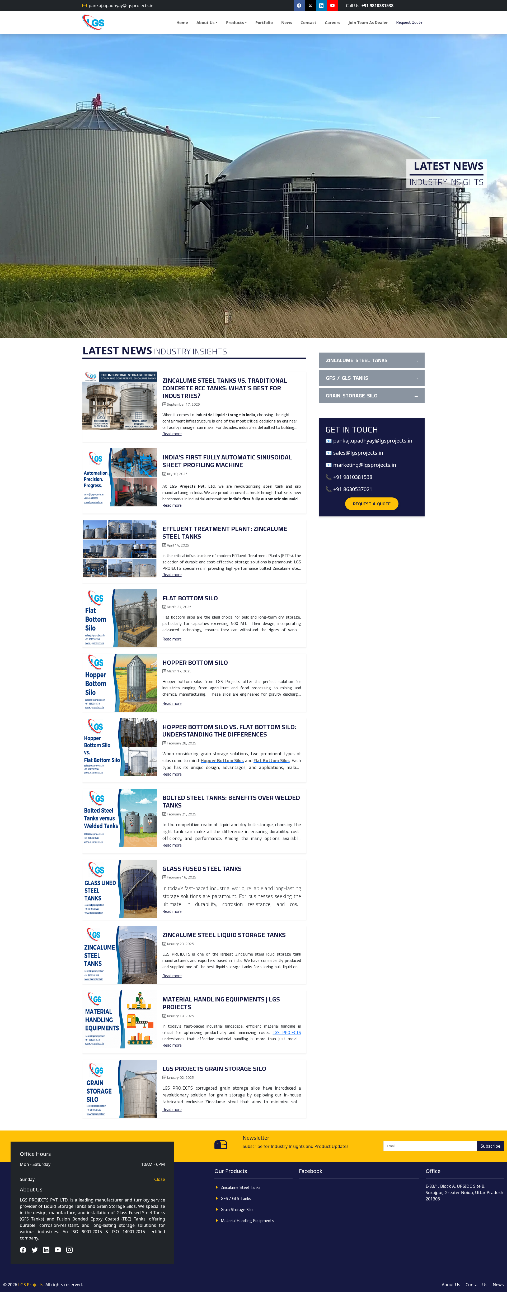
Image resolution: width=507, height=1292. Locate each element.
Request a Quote (372, 504)
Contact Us (476, 1285)
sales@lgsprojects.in (358, 452)
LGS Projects (30, 1285)
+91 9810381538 (377, 5)
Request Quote (409, 22)
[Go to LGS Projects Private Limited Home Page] (93, 22)
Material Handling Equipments (247, 1220)
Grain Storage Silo (237, 1209)
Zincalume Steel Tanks (241, 1187)
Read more (172, 434)
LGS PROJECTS (287, 1032)
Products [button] (235, 22)
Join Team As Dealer (368, 22)
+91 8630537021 (352, 489)
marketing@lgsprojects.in (364, 464)
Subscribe (490, 1146)
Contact (308, 22)
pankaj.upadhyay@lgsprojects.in (121, 5)
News (286, 22)
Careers (332, 22)
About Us (31, 1189)
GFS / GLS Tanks (236, 1198)
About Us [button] (205, 22)
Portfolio (264, 22)
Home (182, 22)
